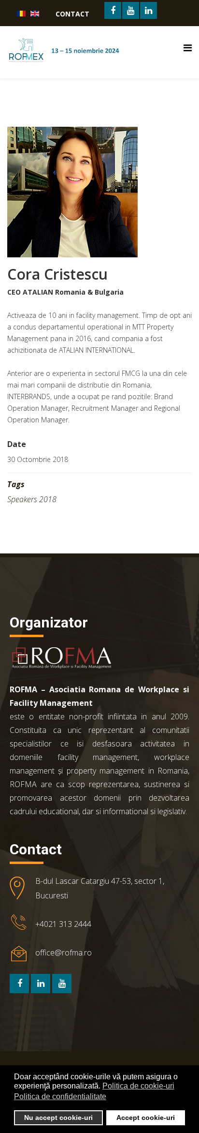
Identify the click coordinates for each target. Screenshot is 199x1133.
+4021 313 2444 (63, 924)
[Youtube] (61, 983)
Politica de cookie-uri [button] (138, 1086)
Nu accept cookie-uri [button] (58, 1117)
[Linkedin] (40, 983)
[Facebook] (19, 983)
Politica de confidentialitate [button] (60, 1096)
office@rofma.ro (63, 952)
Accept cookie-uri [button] (145, 1117)
